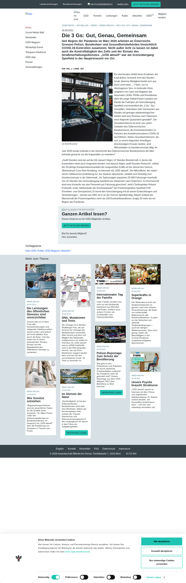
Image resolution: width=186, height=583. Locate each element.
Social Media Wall (34, 32)
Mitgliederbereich (101, 4)
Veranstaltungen (33, 67)
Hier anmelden (69, 237)
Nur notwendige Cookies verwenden (161, 562)
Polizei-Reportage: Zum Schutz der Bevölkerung (109, 356)
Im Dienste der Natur (72, 395)
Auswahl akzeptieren (161, 551)
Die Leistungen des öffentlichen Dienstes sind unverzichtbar (38, 313)
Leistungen (111, 16)
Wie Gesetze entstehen (35, 400)
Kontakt (72, 448)
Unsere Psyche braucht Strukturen (145, 384)
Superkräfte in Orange (141, 296)
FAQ (96, 448)
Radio (125, 16)
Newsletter (30, 37)
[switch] (84, 577)
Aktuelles (137, 16)
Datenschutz (108, 448)
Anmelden (122, 4)
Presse (29, 62)
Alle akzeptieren (162, 541)
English (60, 448)
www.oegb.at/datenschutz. (78, 552)
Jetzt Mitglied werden (146, 4)
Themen (97, 16)
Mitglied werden (162, 16)
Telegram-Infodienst (35, 52)
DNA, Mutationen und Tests (73, 319)
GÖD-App (30, 57)
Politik (40, 251)
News (28, 27)
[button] (50, 4)
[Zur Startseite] (48, 16)
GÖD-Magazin (32, 42)
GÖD (86, 16)
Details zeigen (154, 577)
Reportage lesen (111, 392)
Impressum (124, 448)
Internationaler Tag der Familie (110, 296)
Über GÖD (30, 251)
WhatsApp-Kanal (34, 47)
